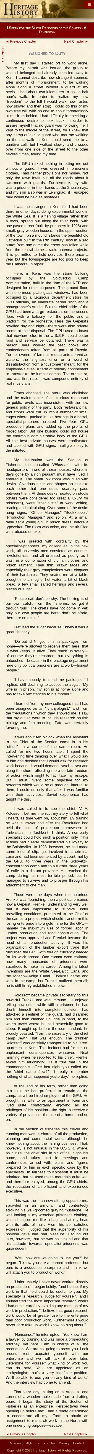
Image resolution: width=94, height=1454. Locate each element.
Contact (78, 1443)
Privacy (64, 1443)
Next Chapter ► (76, 41)
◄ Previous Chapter (21, 41)
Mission (15, 1443)
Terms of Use (45, 1443)
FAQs (28, 1443)
